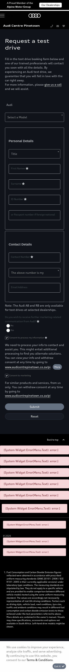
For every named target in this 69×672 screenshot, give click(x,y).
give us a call (53, 84)
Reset (34, 416)
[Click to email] (58, 26)
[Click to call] (52, 26)
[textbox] (34, 117)
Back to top (52, 439)
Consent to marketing (20, 375)
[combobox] (34, 117)
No (12, 325)
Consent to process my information (27, 337)
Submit (34, 407)
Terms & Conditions (40, 660)
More (57, 366)
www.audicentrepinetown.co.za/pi (27, 367)
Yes (12, 330)
